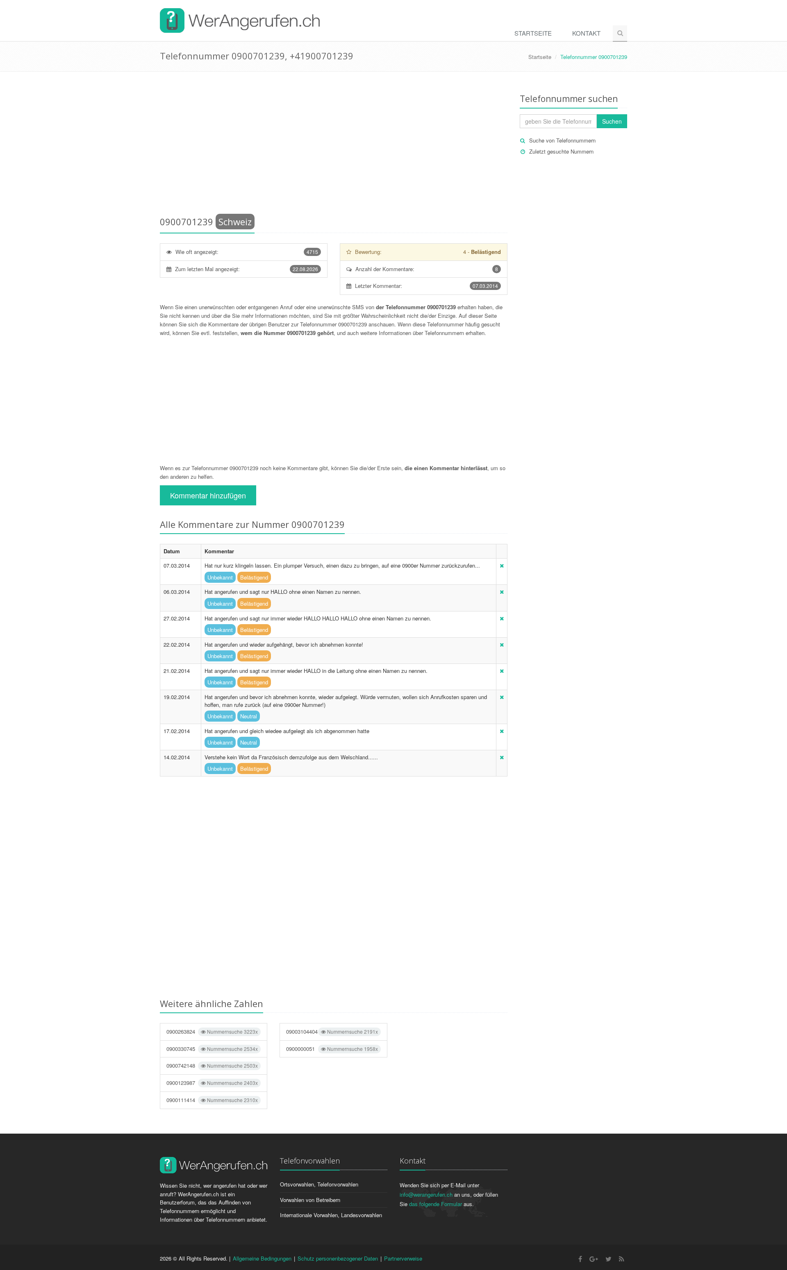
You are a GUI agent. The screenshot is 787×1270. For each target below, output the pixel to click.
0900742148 (212, 1065)
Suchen (612, 121)
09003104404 (332, 1031)
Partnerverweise (403, 1258)
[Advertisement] (333, 145)
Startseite (533, 33)
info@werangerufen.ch (426, 1194)
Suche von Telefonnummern (562, 140)
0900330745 (212, 1049)
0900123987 (212, 1083)
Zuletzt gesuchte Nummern (561, 151)
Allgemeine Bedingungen (262, 1258)
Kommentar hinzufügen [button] (208, 495)
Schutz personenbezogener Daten (338, 1258)
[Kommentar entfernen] (502, 565)
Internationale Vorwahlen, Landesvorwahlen (331, 1215)
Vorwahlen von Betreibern (310, 1200)
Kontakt (586, 33)
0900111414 (212, 1100)
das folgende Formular (435, 1204)
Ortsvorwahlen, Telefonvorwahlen (319, 1184)
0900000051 (332, 1049)
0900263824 (212, 1031)
